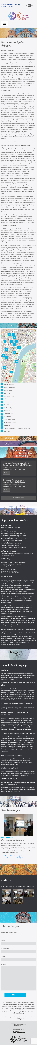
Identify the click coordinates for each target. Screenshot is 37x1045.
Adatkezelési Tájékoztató (18, 1019)
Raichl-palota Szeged (10, 422)
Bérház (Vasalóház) (9, 384)
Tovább (6, 473)
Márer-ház (7, 425)
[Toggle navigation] (4, 23)
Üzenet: (4, 964)
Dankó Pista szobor (9, 387)
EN (32, 5)
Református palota (9, 396)
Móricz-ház (7, 399)
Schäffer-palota (8, 413)
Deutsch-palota (8, 390)
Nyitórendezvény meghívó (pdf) (14, 858)
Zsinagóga (7, 410)
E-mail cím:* (5, 949)
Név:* (3, 941)
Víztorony (6, 402)
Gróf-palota (7, 393)
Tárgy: (3, 956)
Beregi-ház (7, 431)
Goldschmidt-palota (9, 407)
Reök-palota (7, 416)
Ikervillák (6, 405)
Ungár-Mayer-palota (9, 419)
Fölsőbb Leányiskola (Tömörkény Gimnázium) (17, 428)
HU (29, 5)
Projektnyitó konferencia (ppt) (13, 856)
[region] (18, 33)
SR (26, 5)
